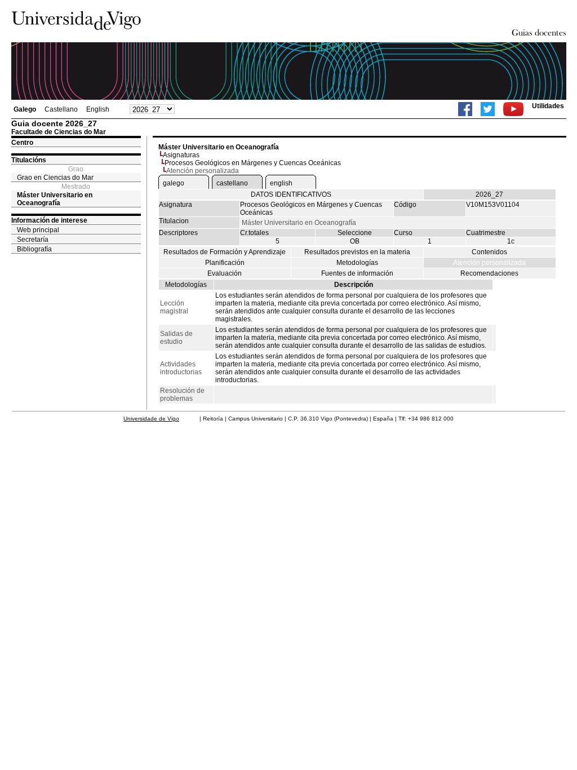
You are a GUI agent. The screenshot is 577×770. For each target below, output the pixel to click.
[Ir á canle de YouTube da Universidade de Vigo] (513, 109)
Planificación (225, 263)
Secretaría (32, 240)
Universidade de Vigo (151, 418)
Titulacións (28, 160)
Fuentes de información (357, 273)
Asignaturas (181, 155)
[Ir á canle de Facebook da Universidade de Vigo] (465, 109)
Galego (25, 109)
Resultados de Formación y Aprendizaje (224, 252)
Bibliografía (34, 249)
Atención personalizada (489, 263)
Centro (22, 143)
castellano (232, 183)
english (281, 183)
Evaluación (224, 273)
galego (173, 183)
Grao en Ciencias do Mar (55, 178)
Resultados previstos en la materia (357, 252)
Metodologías (357, 263)
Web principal (38, 230)
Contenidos (489, 252)
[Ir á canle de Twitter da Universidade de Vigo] (488, 109)
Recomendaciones (489, 273)
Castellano (61, 109)
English (97, 109)
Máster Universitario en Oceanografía (54, 199)
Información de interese (49, 220)
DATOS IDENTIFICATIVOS (291, 194)
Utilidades (548, 106)
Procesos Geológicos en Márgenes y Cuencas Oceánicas (253, 163)
